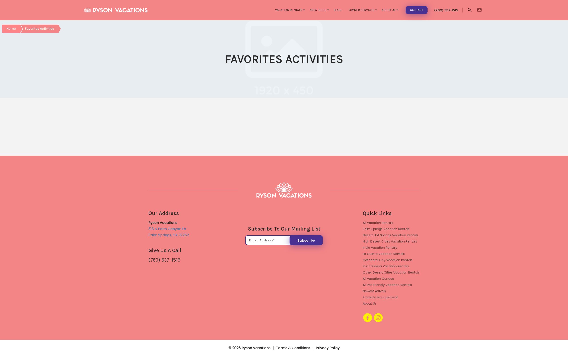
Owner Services (361, 10)
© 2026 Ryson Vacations (249, 347)
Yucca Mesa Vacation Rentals (386, 266)
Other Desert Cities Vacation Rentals (391, 272)
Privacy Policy (328, 347)
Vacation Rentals (288, 10)
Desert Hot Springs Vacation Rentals (390, 235)
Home (11, 28)
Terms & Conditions (293, 347)
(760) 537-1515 (164, 260)
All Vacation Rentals (378, 223)
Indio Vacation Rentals (380, 247)
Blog (337, 10)
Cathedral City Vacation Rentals (387, 260)
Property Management (380, 297)
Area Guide (318, 10)
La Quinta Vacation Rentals (384, 254)
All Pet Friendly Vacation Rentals (387, 285)
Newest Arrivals (374, 291)
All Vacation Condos (378, 278)
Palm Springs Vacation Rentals (386, 229)
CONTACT (416, 10)
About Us (389, 10)
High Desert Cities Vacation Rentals (390, 241)
